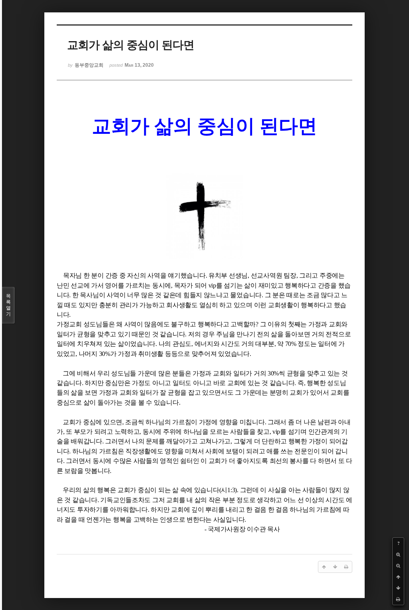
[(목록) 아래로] (398, 588)
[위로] (398, 576)
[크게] (398, 554)
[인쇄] (398, 599)
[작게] (398, 565)
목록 (8, 305)
